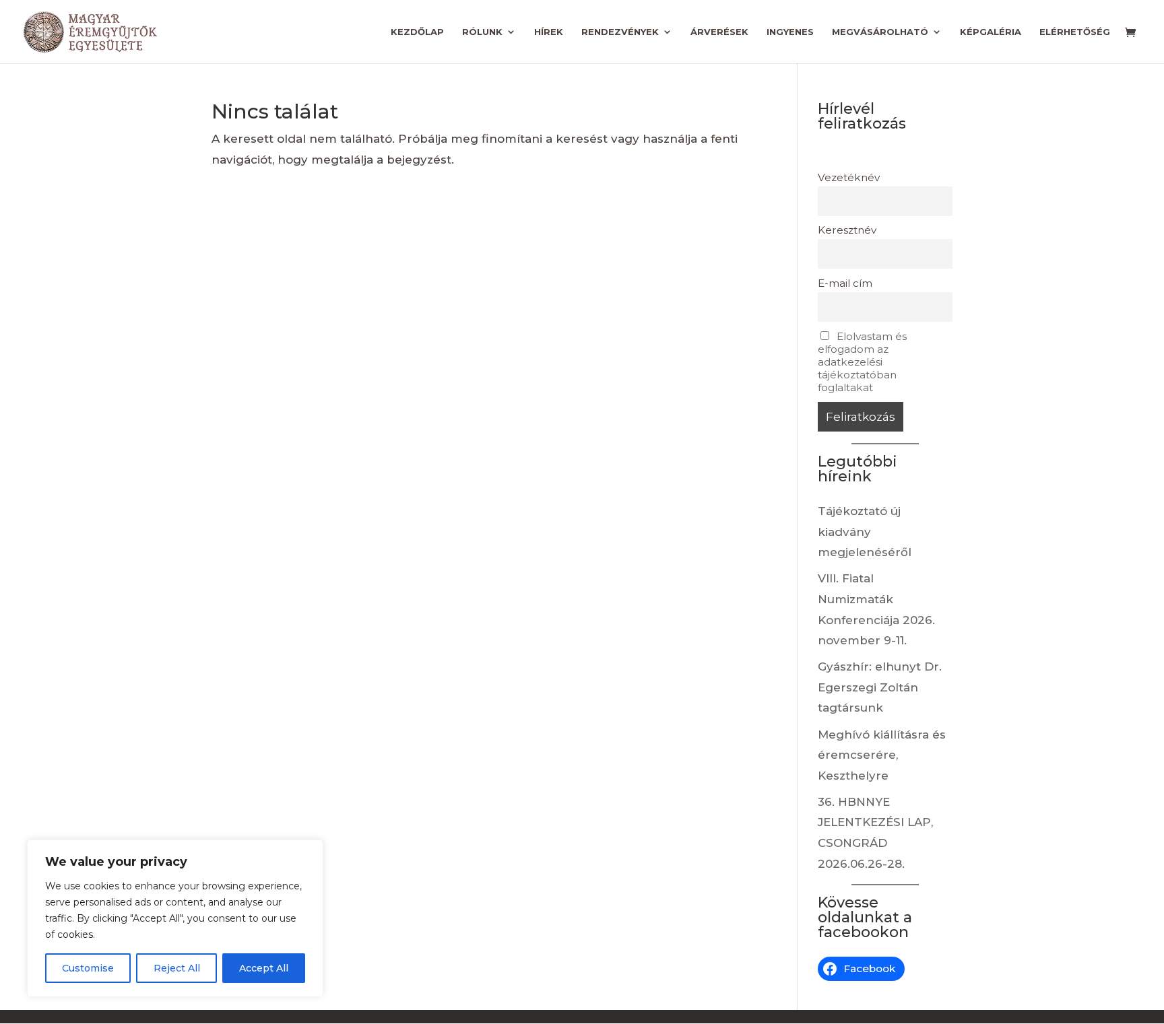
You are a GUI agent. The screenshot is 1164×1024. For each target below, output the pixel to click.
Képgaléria (990, 32)
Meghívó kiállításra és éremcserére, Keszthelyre (882, 755)
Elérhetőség (1074, 32)
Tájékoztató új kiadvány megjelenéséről (864, 531)
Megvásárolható (880, 32)
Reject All (177, 968)
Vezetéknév (849, 177)
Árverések (719, 32)
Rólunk (482, 32)
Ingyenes (790, 32)
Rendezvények (620, 32)
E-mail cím (845, 283)
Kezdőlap (417, 32)
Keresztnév (847, 230)
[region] (175, 918)
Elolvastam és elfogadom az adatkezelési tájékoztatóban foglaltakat (862, 362)
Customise (88, 968)
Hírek (548, 32)
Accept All (263, 968)
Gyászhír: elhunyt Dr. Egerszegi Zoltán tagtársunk (880, 687)
